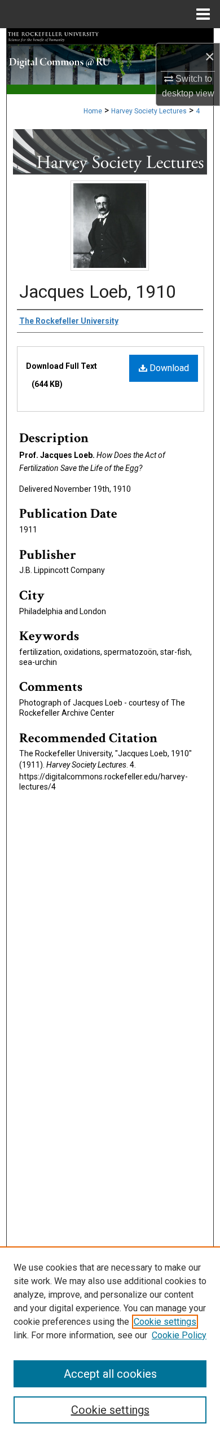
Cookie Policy (179, 1335)
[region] (110, 1341)
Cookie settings (165, 1321)
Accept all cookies (110, 1374)
